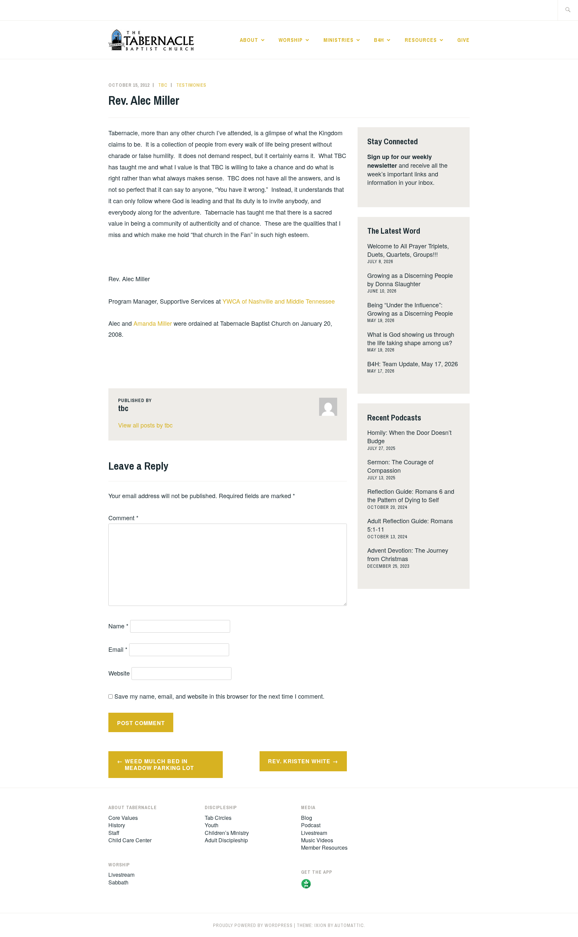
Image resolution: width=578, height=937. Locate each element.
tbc (163, 85)
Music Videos (317, 840)
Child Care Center (130, 840)
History (116, 825)
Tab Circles (218, 818)
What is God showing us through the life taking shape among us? (410, 338)
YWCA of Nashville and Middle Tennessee (278, 301)
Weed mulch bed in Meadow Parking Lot (159, 764)
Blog (306, 818)
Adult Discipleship (226, 840)
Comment (123, 517)
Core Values (123, 818)
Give (463, 40)
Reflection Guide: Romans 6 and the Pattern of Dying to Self (410, 495)
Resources (421, 40)
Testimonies (191, 85)
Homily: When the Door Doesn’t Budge (409, 436)
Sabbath (118, 882)
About (249, 40)
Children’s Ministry (227, 833)
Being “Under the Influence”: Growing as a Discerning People (410, 308)
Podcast (310, 825)
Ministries (338, 40)
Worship (291, 40)
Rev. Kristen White (299, 761)
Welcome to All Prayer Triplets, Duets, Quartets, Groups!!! (408, 249)
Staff (113, 833)
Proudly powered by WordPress (253, 925)
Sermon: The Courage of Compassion (400, 465)
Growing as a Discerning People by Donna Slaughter (410, 279)
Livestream (121, 874)
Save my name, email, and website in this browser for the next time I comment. (219, 696)
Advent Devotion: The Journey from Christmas (407, 554)
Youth (211, 825)
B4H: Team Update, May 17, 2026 (412, 363)
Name (118, 625)
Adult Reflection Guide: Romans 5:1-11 (410, 524)
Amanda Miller (152, 323)
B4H (379, 40)
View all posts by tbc (145, 424)
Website (119, 673)
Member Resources (324, 847)
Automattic (349, 925)
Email (117, 649)
